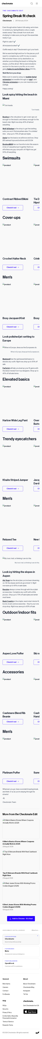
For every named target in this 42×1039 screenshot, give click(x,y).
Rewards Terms (8, 1025)
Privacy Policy (7, 1012)
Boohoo (6, 117)
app (30, 79)
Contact (5, 991)
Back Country (8, 601)
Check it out (11, 208)
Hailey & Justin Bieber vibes (18, 69)
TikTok (25, 994)
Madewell (6, 359)
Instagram (26, 991)
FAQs (4, 1005)
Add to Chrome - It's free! (22, 919)
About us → (35, 930)
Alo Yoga (6, 580)
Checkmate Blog (28, 987)
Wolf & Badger (8, 129)
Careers (5, 987)
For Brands (6, 994)
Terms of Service (8, 1021)
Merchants (6, 984)
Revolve (6, 589)
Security (5, 1009)
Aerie (5, 138)
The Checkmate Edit (13, 10)
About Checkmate (29, 984)
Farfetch (6, 368)
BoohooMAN (8, 144)
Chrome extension (10, 82)
